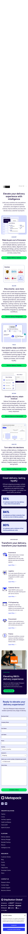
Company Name (5, 722)
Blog (2, 859)
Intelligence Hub (5, 847)
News (2, 873)
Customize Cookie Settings (13, 929)
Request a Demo (5, 882)
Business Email (4, 716)
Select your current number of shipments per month (13, 759)
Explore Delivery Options (14, 257)
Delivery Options (5, 837)
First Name (3, 728)
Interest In (3, 753)
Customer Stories (6, 857)
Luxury (3, 816)
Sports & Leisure (5, 827)
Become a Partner (6, 890)
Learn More (11, 565)
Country (3, 746)
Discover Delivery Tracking (14, 365)
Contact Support (5, 887)
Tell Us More (4, 765)
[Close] (25, 915)
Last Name (3, 734)
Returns (3, 845)
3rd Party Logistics (6, 819)
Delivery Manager (5, 839)
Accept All (14, 925)
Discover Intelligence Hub (14, 469)
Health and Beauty (6, 822)
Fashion (3, 814)
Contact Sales (5, 885)
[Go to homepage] (11, 798)
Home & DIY (4, 825)
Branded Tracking (5, 842)
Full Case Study (9, 691)
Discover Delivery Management (14, 316)
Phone (2, 740)
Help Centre (4, 867)
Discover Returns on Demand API (14, 416)
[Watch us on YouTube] (6, 803)
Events (3, 862)
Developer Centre (6, 870)
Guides (3, 865)
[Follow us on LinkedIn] (2, 803)
